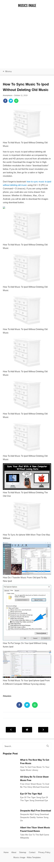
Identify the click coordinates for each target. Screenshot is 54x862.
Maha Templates (34, 857)
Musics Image (27, 6)
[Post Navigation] (27, 729)
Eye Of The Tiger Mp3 (31, 793)
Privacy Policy (44, 852)
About (13, 852)
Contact (32, 852)
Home (6, 852)
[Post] (10, 772)
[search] (47, 746)
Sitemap (22, 852)
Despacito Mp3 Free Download (35, 810)
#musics (7, 696)
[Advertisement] (27, 40)
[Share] (5, 101)
